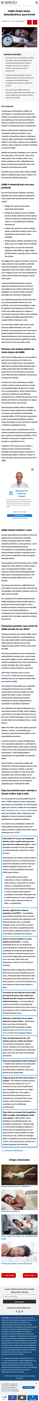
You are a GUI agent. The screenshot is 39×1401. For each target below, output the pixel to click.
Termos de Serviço (7, 1391)
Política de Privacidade (8, 1389)
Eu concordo (28, 1387)
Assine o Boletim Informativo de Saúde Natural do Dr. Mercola (19, 1290)
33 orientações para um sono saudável (18, 810)
